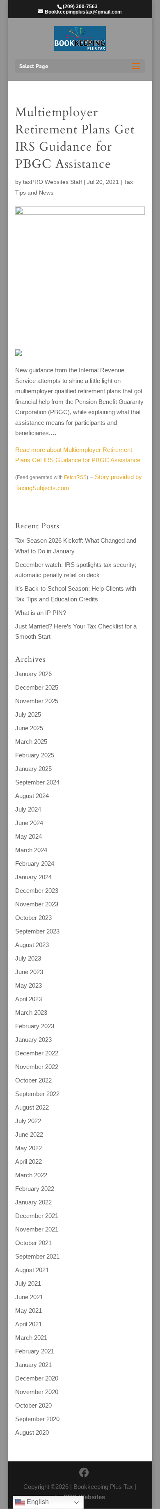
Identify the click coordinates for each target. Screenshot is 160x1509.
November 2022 (36, 1066)
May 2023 (28, 985)
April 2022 (28, 1161)
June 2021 (29, 1296)
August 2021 (32, 1269)
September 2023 (37, 931)
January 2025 (33, 768)
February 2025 (34, 755)
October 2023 (33, 917)
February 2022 (34, 1188)
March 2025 (31, 741)
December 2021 (36, 1215)
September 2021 (37, 1256)
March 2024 (31, 849)
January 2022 (33, 1202)
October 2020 (33, 1405)
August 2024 (32, 795)
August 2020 (32, 1432)
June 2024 (29, 822)
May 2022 (28, 1147)
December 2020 (36, 1378)
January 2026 (33, 673)
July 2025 (28, 714)
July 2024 (28, 809)
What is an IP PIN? (40, 612)
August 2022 (32, 1107)
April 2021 (28, 1324)
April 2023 (28, 998)
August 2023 (32, 944)
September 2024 (37, 782)
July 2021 (28, 1283)
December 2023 (36, 890)
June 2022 (29, 1134)
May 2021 (28, 1310)
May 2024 (28, 836)
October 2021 (33, 1242)
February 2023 (34, 1026)
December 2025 (36, 687)
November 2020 (36, 1391)
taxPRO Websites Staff (52, 182)
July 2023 (28, 958)
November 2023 (36, 904)
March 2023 (31, 1012)
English (37, 1501)
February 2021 (34, 1351)
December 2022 (36, 1053)
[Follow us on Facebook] (84, 1473)
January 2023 (33, 1039)
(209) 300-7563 (80, 6)
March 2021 (31, 1337)
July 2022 (28, 1120)
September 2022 (37, 1093)
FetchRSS (75, 477)
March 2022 (31, 1175)
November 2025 (36, 700)
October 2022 (33, 1080)
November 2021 (36, 1229)
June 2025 (29, 728)
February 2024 (34, 863)
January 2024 (33, 877)
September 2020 (37, 1418)
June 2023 (29, 971)
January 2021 (33, 1364)
